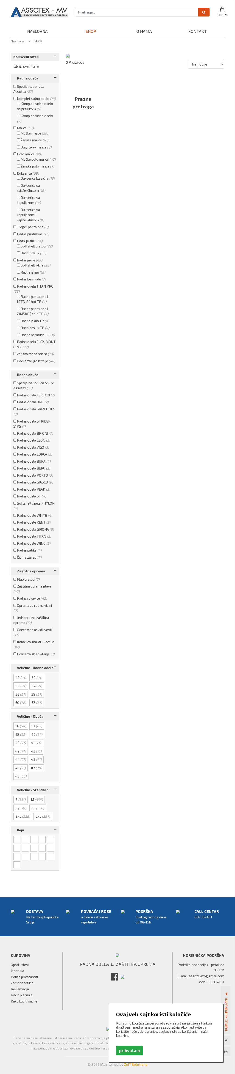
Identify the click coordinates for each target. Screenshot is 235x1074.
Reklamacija (20, 989)
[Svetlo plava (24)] (51, 839)
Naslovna (18, 41)
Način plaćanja (21, 995)
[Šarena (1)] (42, 856)
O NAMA (144, 31)
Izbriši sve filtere (26, 66)
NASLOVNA (37, 31)
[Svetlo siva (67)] (34, 839)
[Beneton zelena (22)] (34, 856)
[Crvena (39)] (26, 848)
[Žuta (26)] (51, 848)
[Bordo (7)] (34, 848)
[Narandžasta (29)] (17, 856)
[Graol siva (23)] (17, 864)
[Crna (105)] (17, 839)
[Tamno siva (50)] (42, 839)
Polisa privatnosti (24, 977)
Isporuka (17, 971)
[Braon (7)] (51, 856)
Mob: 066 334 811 (211, 982)
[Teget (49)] (17, 848)
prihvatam (129, 1050)
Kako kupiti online (24, 1001)
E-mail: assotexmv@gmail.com (201, 976)
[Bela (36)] (26, 839)
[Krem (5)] (42, 848)
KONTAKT (197, 31)
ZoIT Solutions (135, 1064)
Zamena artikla (22, 983)
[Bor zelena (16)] (26, 856)
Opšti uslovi (20, 965)
